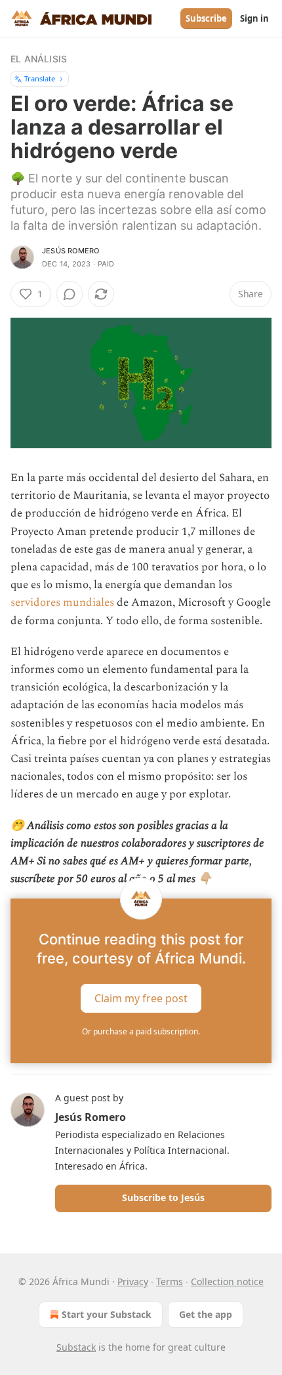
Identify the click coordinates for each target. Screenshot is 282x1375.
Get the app (205, 1314)
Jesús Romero (70, 250)
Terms (169, 1281)
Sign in (254, 18)
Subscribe (206, 18)
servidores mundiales (62, 602)
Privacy (132, 1281)
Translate (39, 78)
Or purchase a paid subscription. (141, 1031)
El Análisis (38, 58)
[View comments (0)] (69, 294)
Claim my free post (141, 998)
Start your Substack (106, 1314)
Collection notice (227, 1281)
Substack (76, 1347)
